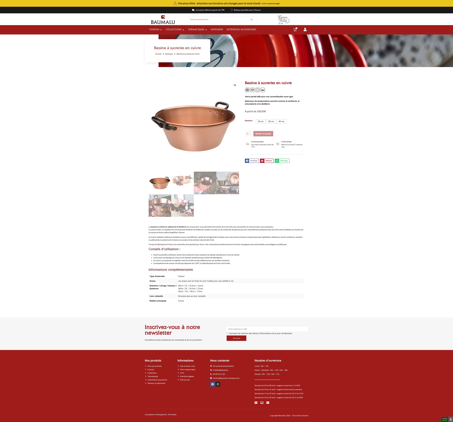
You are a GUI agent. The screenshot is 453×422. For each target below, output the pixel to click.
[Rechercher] (251, 19)
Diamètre (249, 120)
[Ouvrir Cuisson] (161, 30)
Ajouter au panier (263, 133)
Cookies (444, 418)
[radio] (260, 121)
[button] (235, 85)
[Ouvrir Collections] (183, 30)
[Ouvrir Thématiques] (206, 30)
